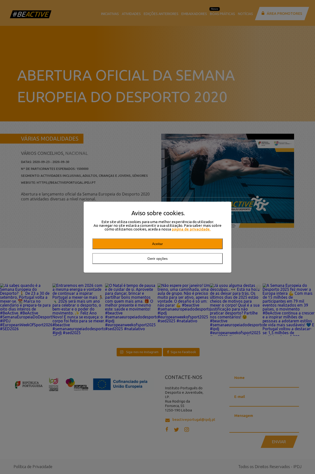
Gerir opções (157, 259)
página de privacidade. (191, 229)
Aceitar (157, 244)
